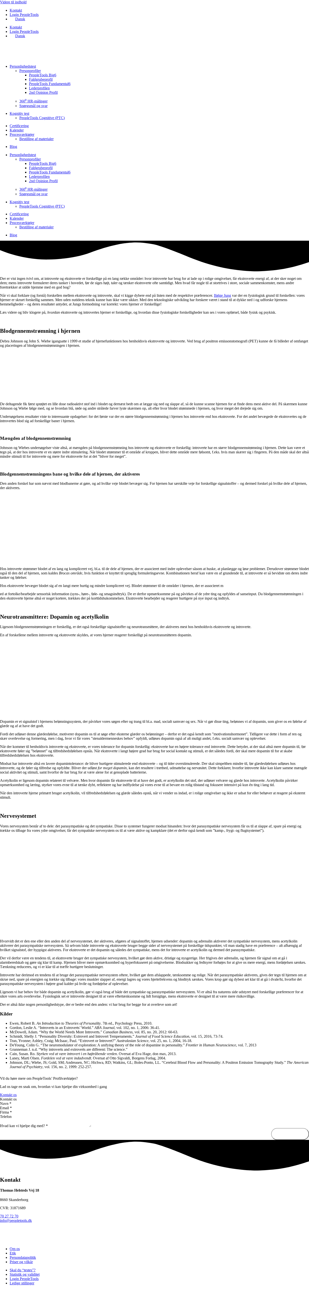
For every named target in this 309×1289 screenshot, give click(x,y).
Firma (6, 1112)
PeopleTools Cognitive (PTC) (42, 118)
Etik (13, 1253)
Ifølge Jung (222, 295)
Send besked (290, 1133)
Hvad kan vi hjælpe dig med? (24, 1126)
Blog (13, 147)
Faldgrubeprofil (41, 79)
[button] (154, 1099)
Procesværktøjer (22, 134)
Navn (5, 1103)
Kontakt (16, 10)
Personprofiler (30, 71)
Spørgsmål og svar (33, 106)
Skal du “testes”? (22, 1270)
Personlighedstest (23, 66)
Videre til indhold (13, 2)
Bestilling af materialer (36, 139)
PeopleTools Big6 (42, 75)
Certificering (19, 126)
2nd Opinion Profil (43, 92)
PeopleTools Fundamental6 (49, 84)
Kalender (17, 130)
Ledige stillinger (22, 1283)
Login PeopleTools (24, 15)
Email (6, 1108)
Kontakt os (8, 1099)
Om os (15, 1249)
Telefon (6, 1117)
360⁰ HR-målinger (33, 101)
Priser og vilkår (21, 1262)
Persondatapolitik (23, 1257)
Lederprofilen (39, 88)
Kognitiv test (19, 113)
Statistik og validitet (25, 1274)
